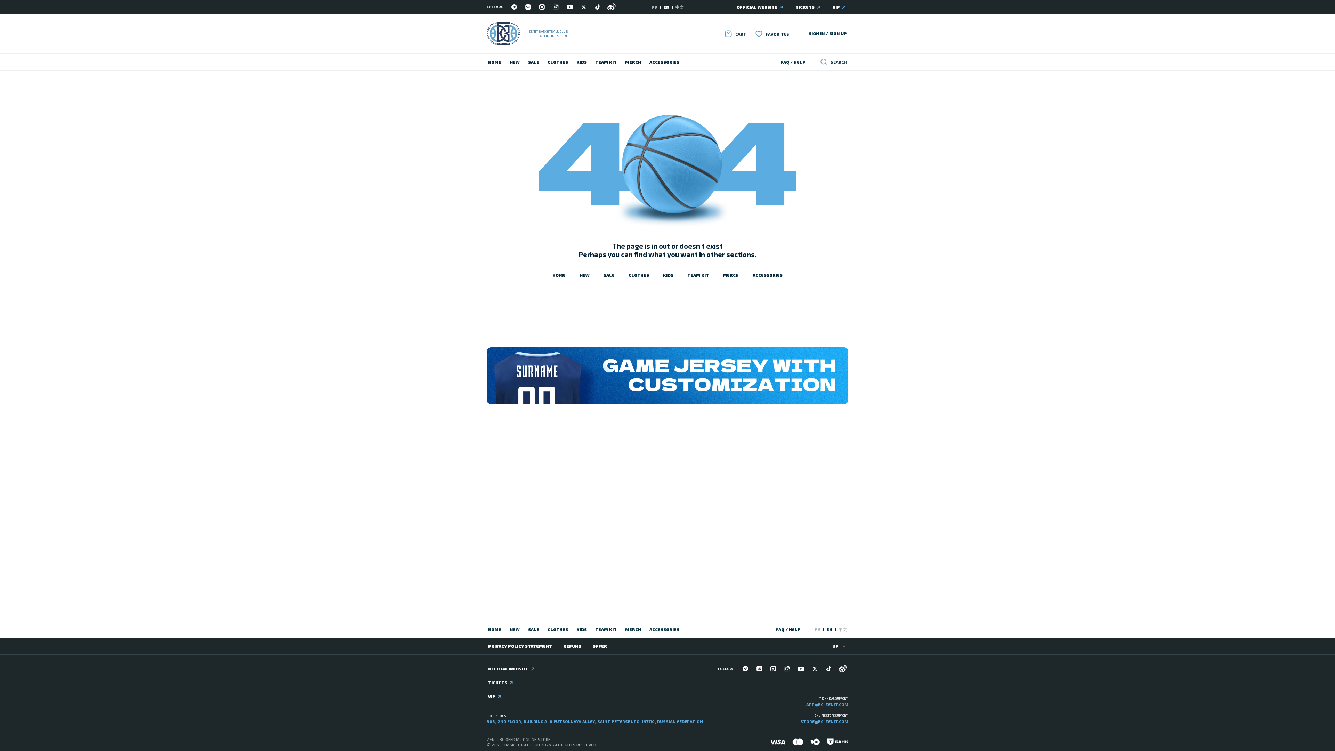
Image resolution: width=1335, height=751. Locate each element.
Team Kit (606, 61)
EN (666, 7)
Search (839, 61)
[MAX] (542, 7)
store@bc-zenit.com (824, 721)
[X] (583, 7)
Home (494, 61)
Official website (757, 7)
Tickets (805, 7)
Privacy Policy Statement (520, 646)
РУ (654, 7)
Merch (633, 61)
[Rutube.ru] (555, 7)
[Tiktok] (597, 7)
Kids (581, 61)
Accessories (664, 61)
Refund (572, 646)
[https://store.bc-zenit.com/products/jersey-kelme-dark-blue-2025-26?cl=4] (667, 375)
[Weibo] (611, 7)
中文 (679, 7)
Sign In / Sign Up (828, 33)
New (515, 61)
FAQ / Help (793, 61)
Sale (533, 61)
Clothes (558, 61)
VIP (836, 7)
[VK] (528, 7)
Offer (599, 646)
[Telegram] (514, 7)
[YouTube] (569, 7)
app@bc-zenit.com (827, 704)
